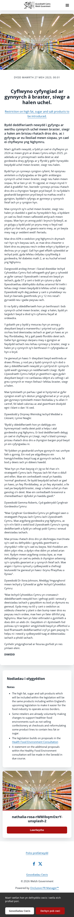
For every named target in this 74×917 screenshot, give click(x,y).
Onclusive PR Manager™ (44, 888)
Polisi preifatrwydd (37, 853)
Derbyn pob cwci (50, 910)
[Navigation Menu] (67, 5)
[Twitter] (40, 864)
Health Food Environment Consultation (35, 742)
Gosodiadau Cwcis (37, 874)
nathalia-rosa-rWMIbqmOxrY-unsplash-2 (37, 818)
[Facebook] (34, 864)
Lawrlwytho (37, 830)
